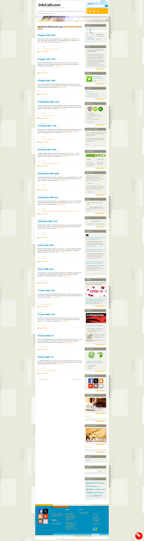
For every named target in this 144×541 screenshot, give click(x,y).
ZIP (104, 340)
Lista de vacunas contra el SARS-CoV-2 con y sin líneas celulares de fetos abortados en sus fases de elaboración (96, 300)
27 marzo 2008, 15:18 (46, 314)
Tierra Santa (89, 496)
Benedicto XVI (46, 163)
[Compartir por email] (101, 386)
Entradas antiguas (43, 379)
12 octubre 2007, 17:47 (47, 126)
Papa (66, 211)
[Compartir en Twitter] (95, 380)
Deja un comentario (44, 51)
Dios (45, 49)
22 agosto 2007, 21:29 (46, 59)
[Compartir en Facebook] (90, 380)
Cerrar (87, 144)
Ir (106, 5)
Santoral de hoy (90, 37)
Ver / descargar (90, 121)
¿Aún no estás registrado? (92, 93)
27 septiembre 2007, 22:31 (48, 102)
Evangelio (48, 139)
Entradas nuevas (77, 379)
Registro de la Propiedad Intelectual (94, 325)
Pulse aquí (102, 66)
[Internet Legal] (101, 111)
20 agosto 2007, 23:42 (46, 35)
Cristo (45, 370)
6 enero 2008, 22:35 (45, 269)
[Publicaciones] (96, 322)
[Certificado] (91, 357)
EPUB (102, 340)
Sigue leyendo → (65, 42)
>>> (94, 141)
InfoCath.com (49, 5)
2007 (44, 46)
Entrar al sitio (90, 91)
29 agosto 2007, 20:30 (46, 80)
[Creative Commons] (95, 111)
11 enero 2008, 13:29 (46, 290)
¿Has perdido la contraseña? (93, 96)
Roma (48, 115)
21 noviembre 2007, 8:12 (48, 197)
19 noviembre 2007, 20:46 (48, 173)
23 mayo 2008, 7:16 (45, 357)
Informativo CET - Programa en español (95, 224)
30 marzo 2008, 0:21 (46, 336)
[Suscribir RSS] (101, 380)
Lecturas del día (90, 39)
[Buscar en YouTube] (90, 386)
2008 (44, 256)
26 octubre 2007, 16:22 (47, 150)
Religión (45, 115)
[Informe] (95, 530)
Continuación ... (90, 183)
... (96, 245)
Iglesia (47, 49)
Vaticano (57, 49)
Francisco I (99, 486)
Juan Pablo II (51, 49)
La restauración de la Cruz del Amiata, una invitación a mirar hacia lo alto (57, 515)
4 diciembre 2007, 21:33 (47, 221)
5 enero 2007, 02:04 (45, 245)
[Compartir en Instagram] (95, 386)
